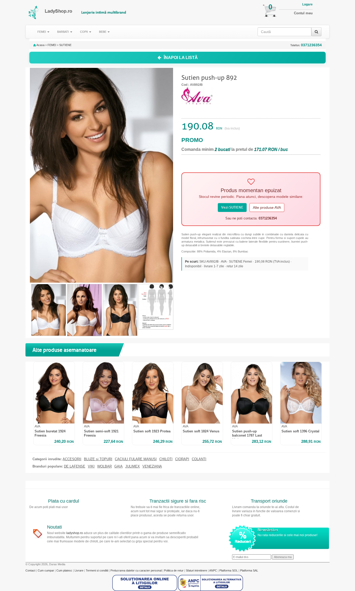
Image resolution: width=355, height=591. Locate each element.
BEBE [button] (103, 31)
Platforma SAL (249, 570)
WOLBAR (104, 466)
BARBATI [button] (63, 31)
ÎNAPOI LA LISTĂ (181, 57)
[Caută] (316, 31)
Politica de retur (174, 570)
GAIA (118, 466)
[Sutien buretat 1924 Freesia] (54, 393)
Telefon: (306, 45)
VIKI (91, 466)
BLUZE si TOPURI (98, 459)
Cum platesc (64, 570)
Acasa (40, 45)
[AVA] (197, 95)
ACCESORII (72, 459)
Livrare (79, 570)
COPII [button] (84, 31)
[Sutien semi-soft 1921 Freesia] (103, 393)
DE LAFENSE (74, 466)
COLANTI (199, 459)
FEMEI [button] (42, 31)
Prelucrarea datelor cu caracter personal (136, 570)
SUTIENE (65, 45)
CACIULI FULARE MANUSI (136, 459)
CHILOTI (166, 459)
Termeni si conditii (97, 570)
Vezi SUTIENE (232, 207)
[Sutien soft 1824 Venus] (202, 393)
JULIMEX (132, 466)
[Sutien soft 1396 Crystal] (300, 393)
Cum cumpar (46, 570)
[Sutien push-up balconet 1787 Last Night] (251, 393)
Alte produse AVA (267, 207)
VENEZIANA (152, 466)
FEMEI (52, 45)
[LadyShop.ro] (33, 12)
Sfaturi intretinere (197, 570)
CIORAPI (182, 459)
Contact (30, 570)
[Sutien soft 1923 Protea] (152, 393)
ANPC (213, 570)
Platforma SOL (228, 570)
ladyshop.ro (74, 533)
